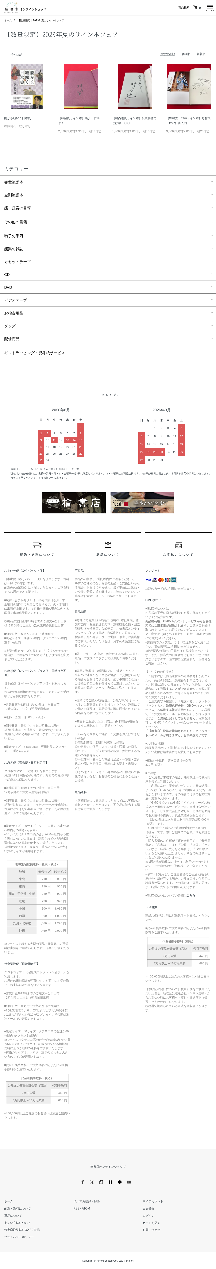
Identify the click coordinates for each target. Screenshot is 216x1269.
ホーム (8, 20)
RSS (76, 1208)
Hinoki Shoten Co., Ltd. (109, 1260)
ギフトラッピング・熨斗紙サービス (34, 352)
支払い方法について (17, 1222)
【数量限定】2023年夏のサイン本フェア (41, 20)
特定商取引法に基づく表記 (22, 1229)
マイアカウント (153, 1201)
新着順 (201, 54)
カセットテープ (17, 261)
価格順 (185, 54)
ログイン (148, 1215)
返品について (13, 1215)
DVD (8, 287)
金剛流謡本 (13, 194)
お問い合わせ (151, 1229)
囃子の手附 (13, 235)
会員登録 (148, 1208)
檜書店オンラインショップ (108, 1166)
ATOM (86, 1208)
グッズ (10, 325)
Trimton (130, 1260)
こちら (191, 895)
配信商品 (11, 338)
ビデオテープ (15, 300)
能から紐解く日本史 (17, 118)
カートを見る (151, 1222)
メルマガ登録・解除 (86, 1201)
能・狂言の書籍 (17, 207)
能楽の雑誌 (13, 248)
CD (7, 274)
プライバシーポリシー (19, 1237)
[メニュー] (209, 7)
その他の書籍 (15, 221)
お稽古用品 (13, 313)
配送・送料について (17, 1208)
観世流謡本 (13, 182)
